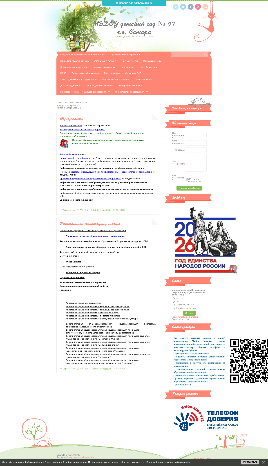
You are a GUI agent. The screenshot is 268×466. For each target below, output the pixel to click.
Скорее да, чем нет (185, 304)
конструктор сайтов (78, 457)
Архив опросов (191, 317)
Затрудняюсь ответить (186, 308)
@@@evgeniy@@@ (102, 210)
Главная (60, 102)
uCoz (92, 457)
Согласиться (249, 462)
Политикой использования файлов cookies (168, 462)
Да (177, 298)
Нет (177, 301)
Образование (71, 118)
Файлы (69, 102)
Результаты (177, 317)
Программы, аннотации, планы (90, 223)
